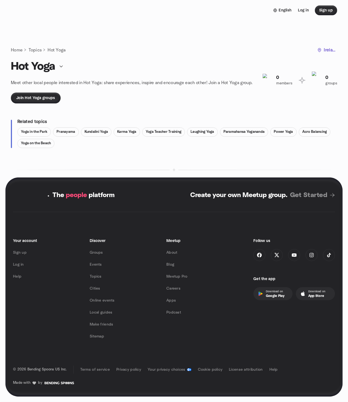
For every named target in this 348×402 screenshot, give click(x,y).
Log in (18, 264)
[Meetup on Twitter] (277, 255)
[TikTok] (329, 255)
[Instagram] (312, 255)
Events (96, 264)
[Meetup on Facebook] (259, 255)
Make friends (101, 324)
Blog (170, 264)
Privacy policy (128, 370)
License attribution (246, 370)
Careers (173, 288)
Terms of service (95, 370)
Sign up (20, 252)
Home (17, 50)
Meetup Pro (176, 276)
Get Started (308, 195)
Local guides (101, 312)
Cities (95, 288)
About (171, 252)
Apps (171, 300)
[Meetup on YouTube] (294, 255)
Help (17, 276)
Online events (102, 300)
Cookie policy (210, 370)
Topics (35, 50)
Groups (96, 252)
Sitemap (97, 336)
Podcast (173, 312)
